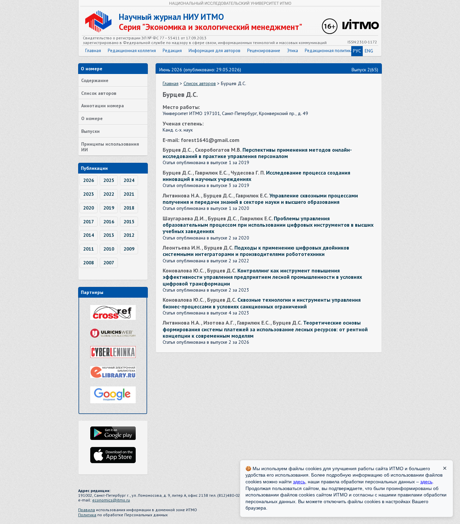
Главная (93, 50)
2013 (108, 235)
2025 (108, 180)
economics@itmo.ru (111, 499)
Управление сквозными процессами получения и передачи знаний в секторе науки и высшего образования (260, 198)
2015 (129, 222)
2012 (129, 235)
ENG (369, 51)
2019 (108, 208)
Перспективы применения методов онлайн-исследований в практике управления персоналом (257, 152)
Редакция (172, 50)
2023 (88, 194)
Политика (87, 514)
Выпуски (90, 131)
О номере (92, 118)
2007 (108, 263)
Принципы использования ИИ (110, 147)
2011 (88, 249)
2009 (129, 249)
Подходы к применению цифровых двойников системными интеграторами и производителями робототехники (256, 250)
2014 (88, 235)
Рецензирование (263, 50)
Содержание (94, 80)
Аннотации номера (102, 106)
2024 (129, 180)
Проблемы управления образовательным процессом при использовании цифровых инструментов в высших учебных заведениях (268, 224)
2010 (108, 249)
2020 (88, 208)
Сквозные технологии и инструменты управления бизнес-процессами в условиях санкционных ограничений (262, 302)
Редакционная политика (329, 50)
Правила (86, 509)
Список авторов (98, 93)
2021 (129, 194)
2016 (108, 222)
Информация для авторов (214, 50)
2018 (129, 208)
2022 (108, 194)
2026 (88, 180)
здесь (299, 481)
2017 (88, 222)
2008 (88, 263)
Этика (292, 50)
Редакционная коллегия (132, 50)
